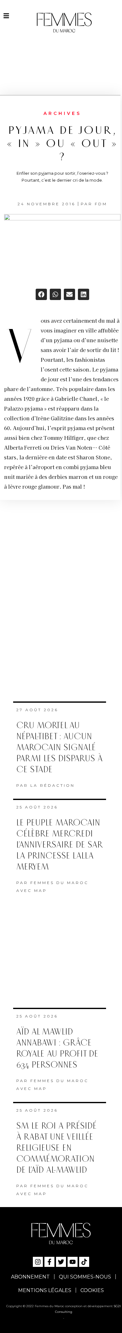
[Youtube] (73, 1262)
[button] (41, 294)
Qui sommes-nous (85, 1277)
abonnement (30, 1277)
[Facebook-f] (49, 1262)
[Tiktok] (84, 1262)
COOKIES (92, 1290)
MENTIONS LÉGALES (44, 1290)
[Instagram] (38, 1262)
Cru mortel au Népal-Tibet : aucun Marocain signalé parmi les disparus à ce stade (59, 747)
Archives (62, 113)
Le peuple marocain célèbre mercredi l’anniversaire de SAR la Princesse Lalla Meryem (59, 845)
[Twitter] (61, 1262)
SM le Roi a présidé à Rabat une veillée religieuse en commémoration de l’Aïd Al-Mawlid (56, 1148)
